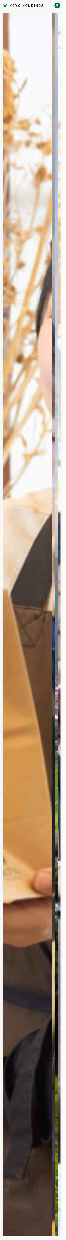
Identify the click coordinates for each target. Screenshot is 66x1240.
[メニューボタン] (57, 5)
